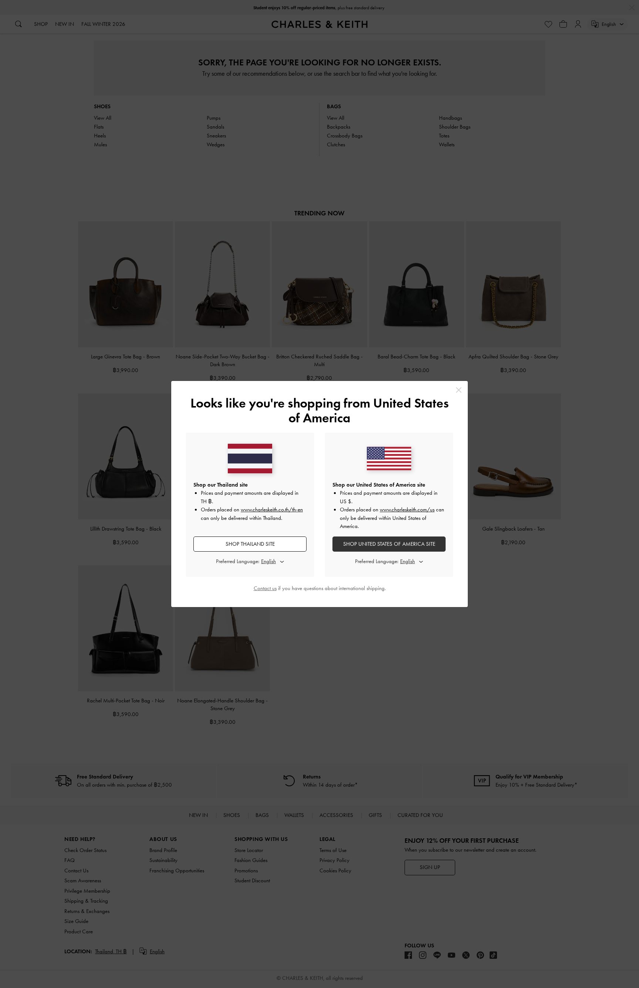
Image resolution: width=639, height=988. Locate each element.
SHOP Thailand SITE (250, 544)
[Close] (458, 390)
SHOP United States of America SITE (389, 544)
